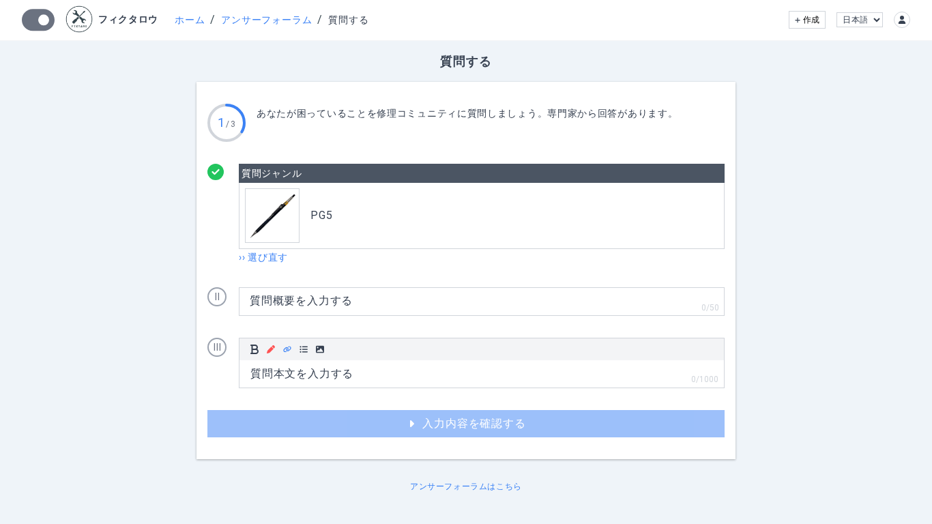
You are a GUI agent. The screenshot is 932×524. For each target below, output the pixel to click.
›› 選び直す (263, 257)
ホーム (190, 19)
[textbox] (481, 374)
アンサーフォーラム (266, 19)
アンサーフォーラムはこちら (466, 486)
